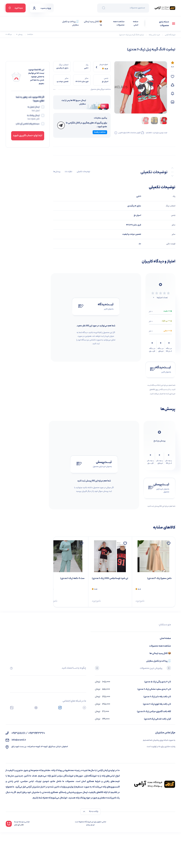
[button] (169, 668)
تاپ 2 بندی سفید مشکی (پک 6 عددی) (154, 689)
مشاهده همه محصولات (118, 23)
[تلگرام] (84, 707)
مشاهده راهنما (100, 132)
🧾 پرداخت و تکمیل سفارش (70, 23)
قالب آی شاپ (19, 825)
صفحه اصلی (135, 23)
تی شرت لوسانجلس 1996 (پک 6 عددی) (153, 578)
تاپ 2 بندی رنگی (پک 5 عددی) (157, 682)
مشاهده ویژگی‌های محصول (100, 89)
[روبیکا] (35, 707)
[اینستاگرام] (60, 707)
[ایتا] (11, 707)
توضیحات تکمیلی (83, 171)
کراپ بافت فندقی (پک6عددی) (157, 719)
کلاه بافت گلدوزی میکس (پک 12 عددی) (154, 711)
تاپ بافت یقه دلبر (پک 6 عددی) (157, 697)
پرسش (19, 34)
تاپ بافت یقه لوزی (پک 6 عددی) (157, 704)
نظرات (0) (68, 171)
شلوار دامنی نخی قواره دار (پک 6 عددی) (69, 581)
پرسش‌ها (56, 171)
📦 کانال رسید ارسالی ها (93, 23)
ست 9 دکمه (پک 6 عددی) (116, 578)
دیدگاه (9, 34)
